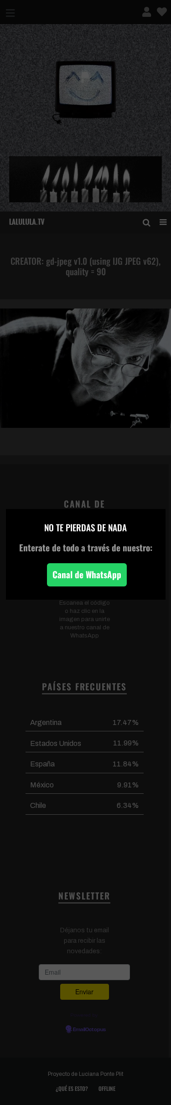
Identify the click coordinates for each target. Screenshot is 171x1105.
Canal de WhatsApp (86, 574)
